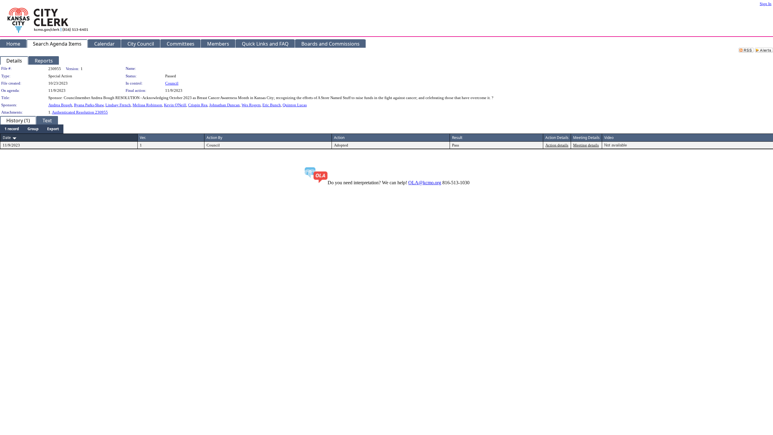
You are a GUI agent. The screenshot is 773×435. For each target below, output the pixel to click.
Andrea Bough (60, 105)
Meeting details (586, 145)
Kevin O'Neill (175, 105)
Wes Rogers (251, 105)
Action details (556, 145)
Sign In (765, 4)
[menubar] (31, 129)
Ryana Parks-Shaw (89, 105)
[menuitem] (11, 129)
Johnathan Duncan (224, 105)
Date (7, 137)
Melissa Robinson (147, 105)
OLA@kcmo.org (424, 182)
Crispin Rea (197, 105)
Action (339, 137)
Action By (214, 137)
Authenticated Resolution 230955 (80, 112)
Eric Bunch (271, 105)
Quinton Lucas (295, 105)
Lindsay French (118, 105)
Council (171, 83)
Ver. (143, 137)
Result (457, 137)
